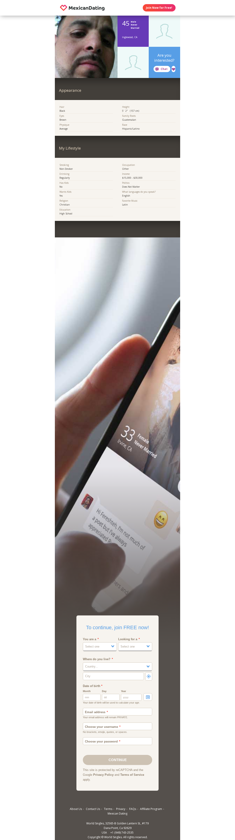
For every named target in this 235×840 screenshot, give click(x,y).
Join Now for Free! (159, 8)
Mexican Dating (117, 813)
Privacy (120, 809)
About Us (76, 809)
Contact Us (93, 809)
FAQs (132, 809)
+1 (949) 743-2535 (122, 832)
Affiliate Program (151, 809)
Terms (108, 809)
